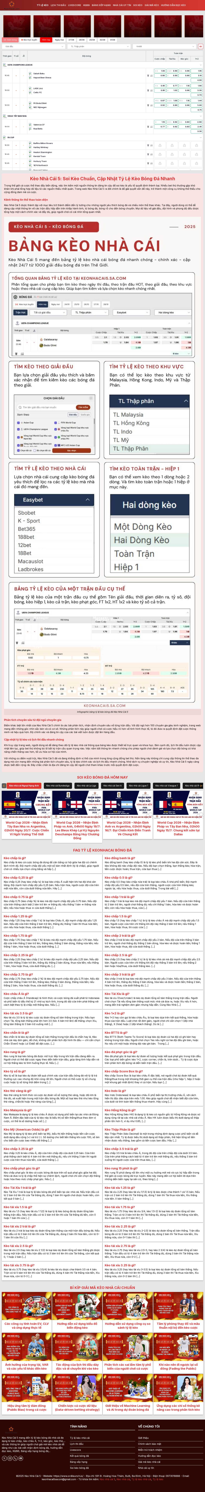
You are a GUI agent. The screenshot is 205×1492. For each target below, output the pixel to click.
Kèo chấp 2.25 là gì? (18, 955)
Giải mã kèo (152, 5)
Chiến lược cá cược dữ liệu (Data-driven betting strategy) (77, 1407)
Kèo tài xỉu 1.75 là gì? (120, 1207)
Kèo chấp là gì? (15, 858)
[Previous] (3, 816)
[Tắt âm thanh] (200, 46)
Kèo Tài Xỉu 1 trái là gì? (20, 1188)
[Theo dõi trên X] (4, 1458)
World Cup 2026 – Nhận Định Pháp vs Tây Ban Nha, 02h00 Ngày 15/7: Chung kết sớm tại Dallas (178, 828)
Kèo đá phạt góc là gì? (121, 1052)
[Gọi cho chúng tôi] (15, 1458)
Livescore (74, 5)
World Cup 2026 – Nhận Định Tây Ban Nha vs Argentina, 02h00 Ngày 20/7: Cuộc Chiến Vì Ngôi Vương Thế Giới (26, 828)
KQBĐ (86, 5)
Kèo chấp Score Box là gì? (124, 1071)
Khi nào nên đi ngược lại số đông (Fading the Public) (178, 1366)
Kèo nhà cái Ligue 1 (138, 785)
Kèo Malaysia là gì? (18, 1110)
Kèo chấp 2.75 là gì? (18, 974)
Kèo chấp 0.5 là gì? (119, 877)
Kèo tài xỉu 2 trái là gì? (20, 1226)
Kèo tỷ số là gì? (15, 1071)
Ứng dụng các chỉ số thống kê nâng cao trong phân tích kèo (178, 1407)
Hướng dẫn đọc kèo (173, 5)
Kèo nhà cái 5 (107, 1479)
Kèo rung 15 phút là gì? (121, 1168)
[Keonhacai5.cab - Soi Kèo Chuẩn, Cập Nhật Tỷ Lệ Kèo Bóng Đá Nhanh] (17, 5)
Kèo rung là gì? (14, 1052)
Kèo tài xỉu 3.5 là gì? (18, 1013)
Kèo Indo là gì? (115, 1091)
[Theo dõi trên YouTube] (20, 1458)
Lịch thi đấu (58, 5)
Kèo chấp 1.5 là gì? (118, 916)
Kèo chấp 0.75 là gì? (18, 897)
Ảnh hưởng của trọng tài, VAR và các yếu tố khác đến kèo (26, 1366)
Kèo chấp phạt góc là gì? (22, 1168)
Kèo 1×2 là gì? (115, 1013)
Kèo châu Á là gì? (16, 994)
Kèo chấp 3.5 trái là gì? (121, 1149)
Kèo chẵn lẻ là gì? (16, 1032)
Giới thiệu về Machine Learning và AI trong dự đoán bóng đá (127, 1407)
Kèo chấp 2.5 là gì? (118, 955)
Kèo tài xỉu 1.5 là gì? (18, 1207)
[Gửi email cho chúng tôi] (9, 1458)
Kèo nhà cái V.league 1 (166, 785)
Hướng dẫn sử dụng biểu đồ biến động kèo (77, 1325)
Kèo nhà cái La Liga (86, 785)
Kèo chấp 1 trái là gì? (120, 897)
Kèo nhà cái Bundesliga (57, 785)
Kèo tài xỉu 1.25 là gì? (120, 1188)
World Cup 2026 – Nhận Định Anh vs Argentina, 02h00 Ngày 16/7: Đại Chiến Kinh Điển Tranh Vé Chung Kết (128, 828)
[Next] (202, 816)
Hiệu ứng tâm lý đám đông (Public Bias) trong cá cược (27, 1407)
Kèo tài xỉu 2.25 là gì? (120, 1226)
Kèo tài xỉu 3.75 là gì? (19, 1265)
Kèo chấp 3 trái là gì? (120, 974)
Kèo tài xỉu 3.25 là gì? (120, 1265)
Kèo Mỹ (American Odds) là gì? (26, 1129)
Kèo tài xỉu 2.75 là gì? (120, 1246)
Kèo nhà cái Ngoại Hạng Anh (24, 785)
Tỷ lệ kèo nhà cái (141, 1479)
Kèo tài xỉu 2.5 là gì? (18, 1246)
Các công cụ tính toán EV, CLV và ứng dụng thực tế (27, 1325)
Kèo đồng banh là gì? (120, 858)
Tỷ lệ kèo (43, 5)
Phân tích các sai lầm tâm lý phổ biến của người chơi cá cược (127, 1366)
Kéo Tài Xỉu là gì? (117, 994)
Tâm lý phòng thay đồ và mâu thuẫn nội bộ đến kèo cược (178, 1325)
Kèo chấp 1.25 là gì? (18, 916)
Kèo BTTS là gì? (116, 1032)
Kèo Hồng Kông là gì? (120, 1110)
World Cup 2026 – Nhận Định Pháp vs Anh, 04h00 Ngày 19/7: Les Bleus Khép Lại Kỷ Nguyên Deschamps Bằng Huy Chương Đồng (77, 830)
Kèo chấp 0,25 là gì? (18, 877)
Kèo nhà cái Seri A (113, 785)
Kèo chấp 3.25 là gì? (18, 1149)
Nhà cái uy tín (122, 5)
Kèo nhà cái (123, 1479)
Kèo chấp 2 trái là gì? (120, 935)
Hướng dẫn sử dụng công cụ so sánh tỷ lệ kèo (128, 1325)
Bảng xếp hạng (101, 5)
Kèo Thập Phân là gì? (120, 1129)
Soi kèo (138, 5)
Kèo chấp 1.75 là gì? (18, 935)
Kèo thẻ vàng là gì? (18, 1091)
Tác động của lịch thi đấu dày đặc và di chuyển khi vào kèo (77, 1366)
